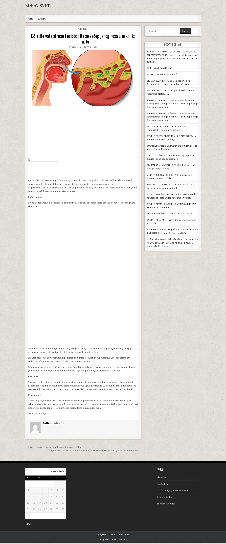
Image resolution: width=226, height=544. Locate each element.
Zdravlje (74, 47)
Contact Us (162, 484)
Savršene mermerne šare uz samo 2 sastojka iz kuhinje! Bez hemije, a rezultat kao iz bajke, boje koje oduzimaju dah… (172, 103)
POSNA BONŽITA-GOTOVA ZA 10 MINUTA (169, 213)
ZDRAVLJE (41, 18)
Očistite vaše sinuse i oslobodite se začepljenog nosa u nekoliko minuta (83, 38)
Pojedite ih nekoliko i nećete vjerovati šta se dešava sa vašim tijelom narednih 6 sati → (95, 450)
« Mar (28, 524)
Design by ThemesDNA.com (113, 539)
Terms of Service (166, 503)
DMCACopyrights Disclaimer (172, 490)
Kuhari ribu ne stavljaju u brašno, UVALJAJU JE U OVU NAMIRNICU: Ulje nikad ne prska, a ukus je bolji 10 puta (172, 243)
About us (161, 477)
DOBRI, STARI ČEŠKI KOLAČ (162, 74)
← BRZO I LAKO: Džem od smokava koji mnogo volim (53, 447)
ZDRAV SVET (37, 5)
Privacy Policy (164, 497)
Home (30, 18)
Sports (83, 28)
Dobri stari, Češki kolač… (160, 68)
